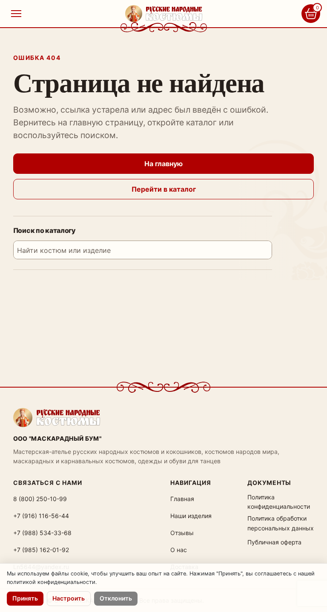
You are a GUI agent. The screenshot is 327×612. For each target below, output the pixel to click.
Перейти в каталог (164, 189)
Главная (182, 498)
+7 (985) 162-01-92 (41, 549)
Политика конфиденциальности (278, 501)
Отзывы (182, 532)
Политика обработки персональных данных (280, 523)
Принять (25, 598)
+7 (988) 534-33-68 (42, 532)
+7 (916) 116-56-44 (41, 515)
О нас (178, 549)
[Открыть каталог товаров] (16, 13)
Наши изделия (191, 515)
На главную (163, 163)
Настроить (68, 598)
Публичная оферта (274, 542)
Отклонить (116, 598)
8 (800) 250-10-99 (40, 498)
